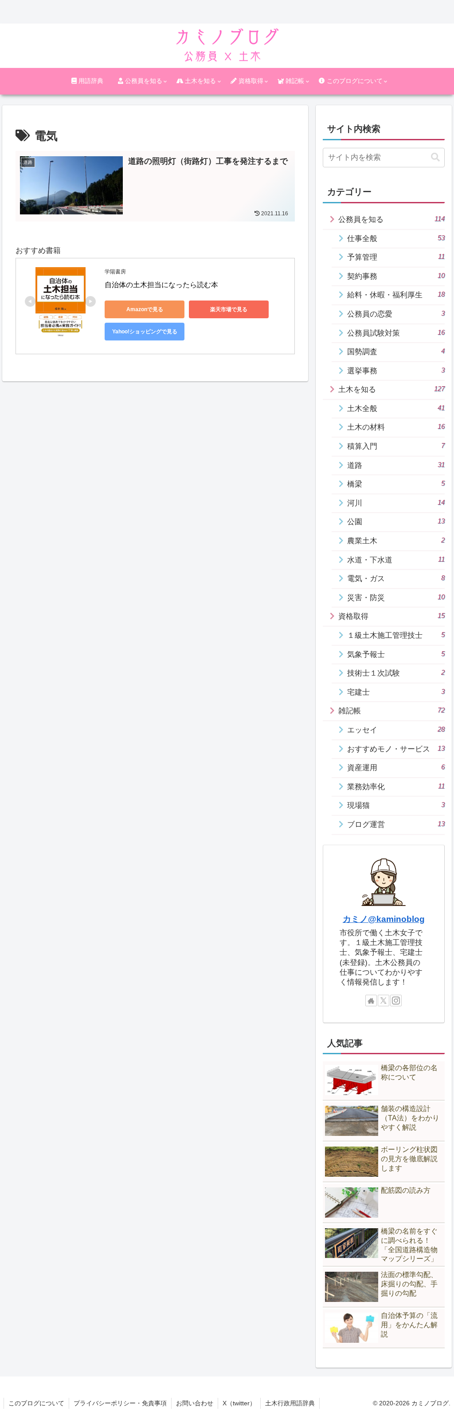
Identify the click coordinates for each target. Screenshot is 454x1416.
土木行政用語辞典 (290, 1403)
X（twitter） (239, 1403)
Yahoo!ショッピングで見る (144, 331)
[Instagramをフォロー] (396, 1000)
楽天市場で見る (228, 309)
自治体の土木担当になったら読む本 (161, 285)
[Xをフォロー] (383, 1000)
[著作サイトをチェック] (371, 1000)
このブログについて (36, 1403)
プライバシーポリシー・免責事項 (120, 1403)
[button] (435, 157)
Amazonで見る (144, 309)
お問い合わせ (194, 1403)
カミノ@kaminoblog (384, 919)
